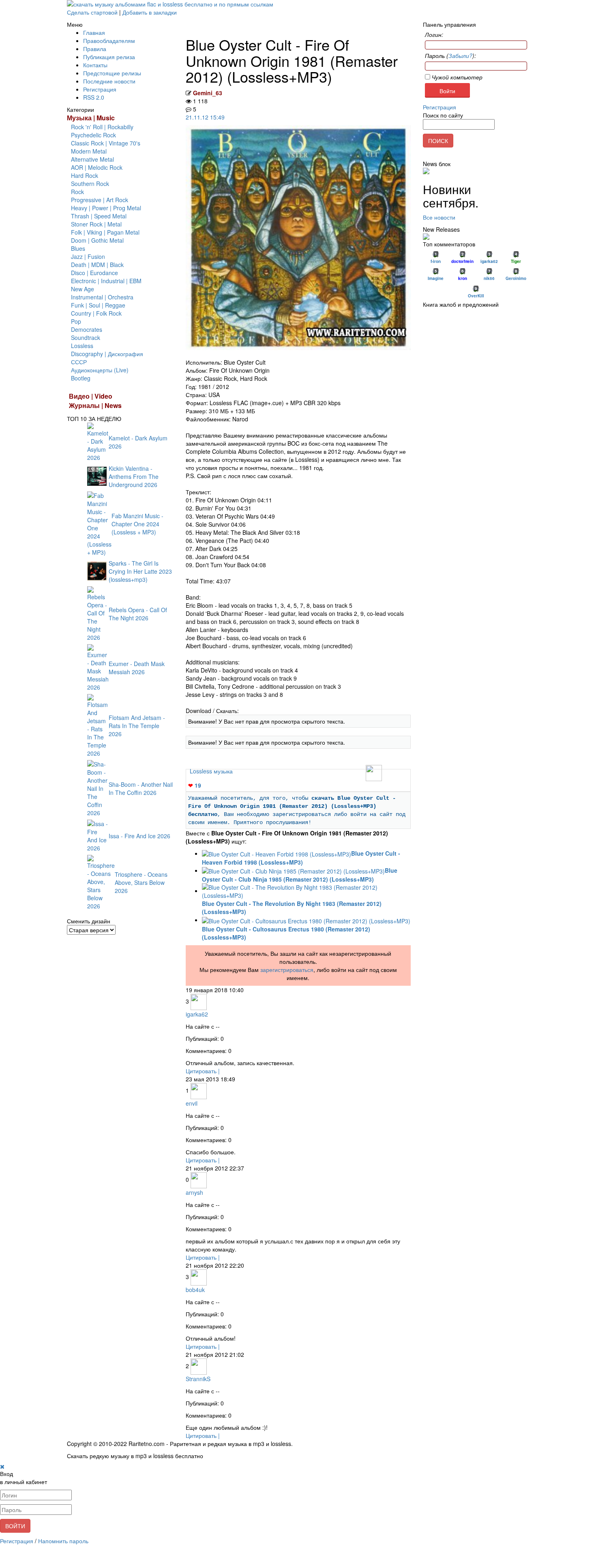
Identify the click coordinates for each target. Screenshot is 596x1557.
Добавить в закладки (149, 12)
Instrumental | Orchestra (102, 297)
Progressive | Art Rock (99, 200)
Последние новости (109, 81)
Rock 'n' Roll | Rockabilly (102, 127)
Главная (94, 32)
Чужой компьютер (456, 77)
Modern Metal (89, 151)
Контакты (95, 65)
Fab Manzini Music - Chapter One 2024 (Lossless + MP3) (137, 524)
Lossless (82, 346)
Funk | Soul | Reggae (98, 305)
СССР (79, 362)
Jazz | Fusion (88, 256)
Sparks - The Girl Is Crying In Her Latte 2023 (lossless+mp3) (140, 571)
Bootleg (80, 378)
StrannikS (198, 1379)
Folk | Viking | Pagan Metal (105, 232)
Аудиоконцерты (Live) (100, 370)
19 (194, 785)
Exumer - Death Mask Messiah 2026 (137, 668)
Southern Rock (90, 183)
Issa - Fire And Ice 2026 (139, 836)
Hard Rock (84, 175)
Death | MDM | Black (97, 265)
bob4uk (195, 1290)
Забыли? (460, 55)
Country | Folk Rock (96, 313)
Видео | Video (90, 396)
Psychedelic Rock (93, 135)
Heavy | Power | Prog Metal (106, 208)
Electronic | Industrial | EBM (106, 281)
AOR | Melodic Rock (96, 167)
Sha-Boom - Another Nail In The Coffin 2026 (141, 788)
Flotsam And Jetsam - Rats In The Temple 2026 (137, 725)
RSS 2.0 (93, 97)
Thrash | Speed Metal (98, 216)
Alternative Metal (92, 159)
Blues (78, 248)
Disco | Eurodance (94, 273)
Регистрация (99, 89)
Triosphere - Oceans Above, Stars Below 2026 (141, 882)
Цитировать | (203, 1071)
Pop (76, 321)
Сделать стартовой (92, 12)
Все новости (439, 217)
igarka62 (197, 1014)
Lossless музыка (211, 771)
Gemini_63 (207, 93)
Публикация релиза (109, 57)
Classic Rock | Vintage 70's (105, 143)
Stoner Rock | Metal (96, 224)
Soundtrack (85, 337)
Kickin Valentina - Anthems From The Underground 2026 (134, 476)
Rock (77, 192)
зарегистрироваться (286, 969)
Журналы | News (95, 405)
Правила (94, 49)
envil (191, 1103)
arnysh (194, 1192)
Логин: (434, 34)
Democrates (86, 329)
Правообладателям (109, 40)
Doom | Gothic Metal (97, 240)
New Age (82, 289)
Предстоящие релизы (112, 73)
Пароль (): (450, 55)
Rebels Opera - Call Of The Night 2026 (138, 614)
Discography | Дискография (107, 354)
